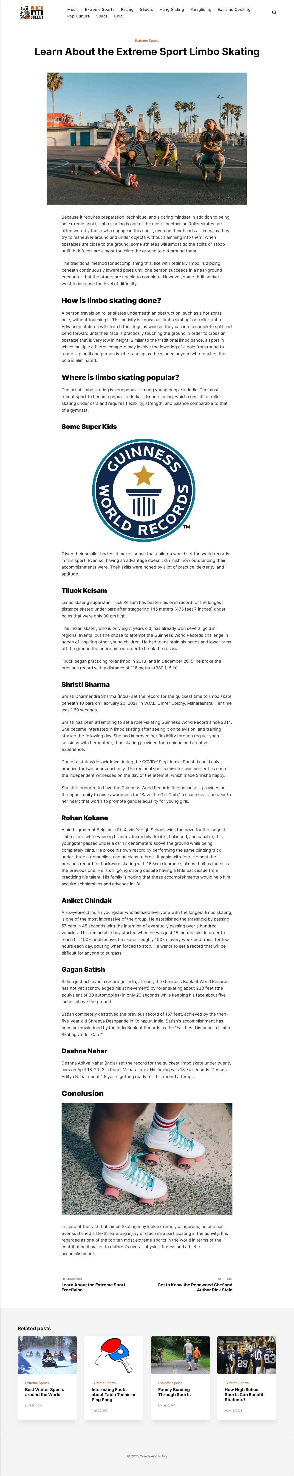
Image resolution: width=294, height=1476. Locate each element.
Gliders (146, 9)
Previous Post (93, 1284)
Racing (127, 9)
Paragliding (200, 9)
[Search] (274, 12)
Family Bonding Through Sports (174, 1392)
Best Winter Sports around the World (44, 1392)
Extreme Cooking (234, 9)
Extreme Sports (100, 9)
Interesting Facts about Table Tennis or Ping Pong (114, 1394)
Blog (118, 16)
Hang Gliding (172, 9)
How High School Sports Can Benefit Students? (244, 1394)
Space (102, 16)
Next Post (195, 1284)
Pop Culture (78, 16)
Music (73, 9)
